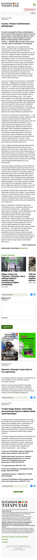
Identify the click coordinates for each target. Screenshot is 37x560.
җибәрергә (7, 327)
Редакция (5, 539)
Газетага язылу (30, 9)
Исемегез (4, 317)
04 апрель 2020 (6, 18)
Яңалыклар (5, 365)
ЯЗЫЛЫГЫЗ (23, 248)
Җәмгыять (5, 19)
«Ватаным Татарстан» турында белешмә (15, 536)
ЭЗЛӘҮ (33, 13)
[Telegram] (35, 294)
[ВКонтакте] (31, 294)
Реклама (4, 542)
